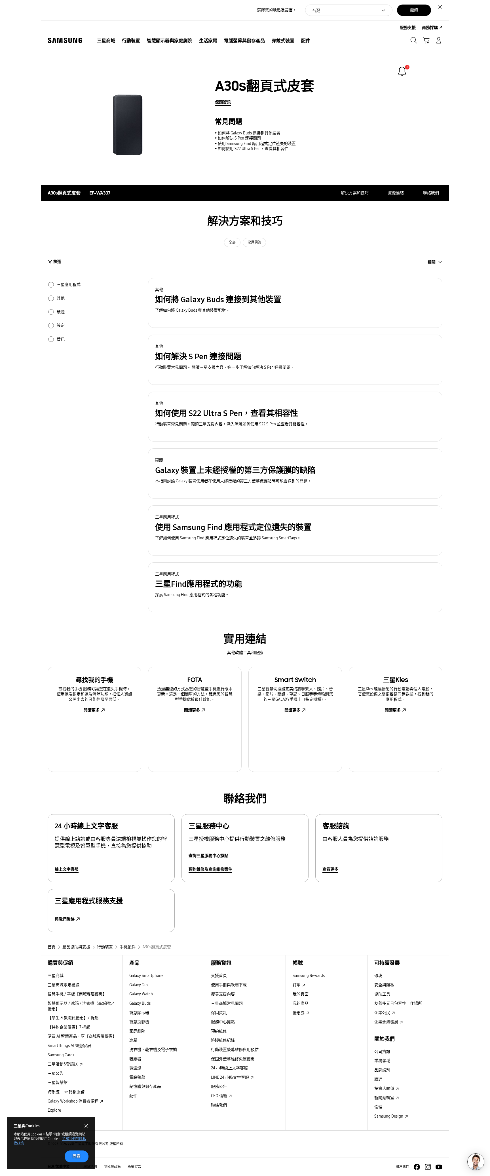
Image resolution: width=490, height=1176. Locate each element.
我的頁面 (301, 994)
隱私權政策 (112, 1167)
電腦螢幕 (137, 1077)
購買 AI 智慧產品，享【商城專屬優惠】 (82, 1036)
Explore (54, 1110)
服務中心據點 (223, 1021)
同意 (77, 1156)
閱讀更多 (92, 710)
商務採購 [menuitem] (430, 27)
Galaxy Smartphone (146, 975)
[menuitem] (106, 40)
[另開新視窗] (416, 1167)
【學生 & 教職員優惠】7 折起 (73, 1017)
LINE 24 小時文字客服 (230, 1077)
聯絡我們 (431, 193)
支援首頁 (219, 975)
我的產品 (301, 1003)
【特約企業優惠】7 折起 (69, 1027)
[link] (402, 71)
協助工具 (382, 994)
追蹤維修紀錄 (223, 1040)
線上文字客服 (67, 869)
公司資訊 (382, 1051)
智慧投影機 (139, 1021)
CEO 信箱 (219, 1095)
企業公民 (382, 1012)
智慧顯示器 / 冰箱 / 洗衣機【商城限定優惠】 (81, 1006)
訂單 (297, 985)
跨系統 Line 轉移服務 (66, 1092)
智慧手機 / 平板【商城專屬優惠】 (77, 994)
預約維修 (219, 1031)
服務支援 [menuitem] (408, 27)
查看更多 (330, 869)
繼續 (414, 10)
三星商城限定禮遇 (63, 985)
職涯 (378, 1079)
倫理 (378, 1107)
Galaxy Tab (138, 985)
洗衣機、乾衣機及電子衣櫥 (153, 1049)
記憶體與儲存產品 (145, 1086)
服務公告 (219, 1086)
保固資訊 (223, 102)
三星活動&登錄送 (63, 1064)
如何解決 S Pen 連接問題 (239, 138)
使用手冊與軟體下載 (229, 985)
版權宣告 (134, 1167)
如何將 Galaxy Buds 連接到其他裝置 (249, 133)
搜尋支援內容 (223, 994)
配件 (133, 1095)
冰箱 (133, 1040)
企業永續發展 (386, 1021)
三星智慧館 (57, 1082)
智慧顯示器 (139, 1012)
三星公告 (56, 1073)
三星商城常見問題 (227, 1003)
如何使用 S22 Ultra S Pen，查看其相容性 (253, 148)
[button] (295, 303)
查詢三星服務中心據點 (208, 855)
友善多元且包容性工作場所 (398, 1003)
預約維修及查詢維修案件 (210, 869)
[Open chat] (475, 1161)
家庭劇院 (137, 1031)
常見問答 (254, 242)
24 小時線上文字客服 (229, 1068)
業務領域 (382, 1060)
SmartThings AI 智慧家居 (69, 1045)
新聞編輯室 (384, 1097)
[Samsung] (65, 40)
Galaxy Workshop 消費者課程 (73, 1101)
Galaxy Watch (141, 994)
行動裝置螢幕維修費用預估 (235, 1049)
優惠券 (299, 1012)
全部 (232, 242)
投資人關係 (384, 1088)
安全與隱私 (384, 985)
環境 (378, 975)
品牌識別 (382, 1070)
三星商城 (56, 975)
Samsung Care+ (61, 1055)
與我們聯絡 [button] (65, 919)
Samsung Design (389, 1116)
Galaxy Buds (140, 1003)
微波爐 (135, 1068)
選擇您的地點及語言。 (277, 10)
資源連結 (396, 193)
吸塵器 (135, 1059)
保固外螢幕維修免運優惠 (233, 1059)
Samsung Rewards (309, 975)
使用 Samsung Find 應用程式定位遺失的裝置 (257, 143)
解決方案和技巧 (355, 193)
